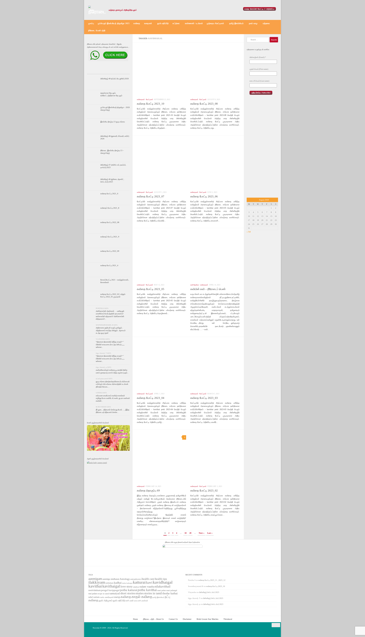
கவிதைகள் (141, 99)
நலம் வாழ (253, 23)
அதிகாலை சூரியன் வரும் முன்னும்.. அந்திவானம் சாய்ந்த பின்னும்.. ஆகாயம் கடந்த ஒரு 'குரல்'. (110, 330)
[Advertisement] (262, 149)
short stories (127, 593)
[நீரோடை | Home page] (97, 10)
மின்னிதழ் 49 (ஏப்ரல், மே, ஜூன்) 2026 (114, 79)
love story (126, 586)
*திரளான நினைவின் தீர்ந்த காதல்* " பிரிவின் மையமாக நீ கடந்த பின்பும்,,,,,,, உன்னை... (110, 344)
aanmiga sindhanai (111, 579)
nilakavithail (162, 586)
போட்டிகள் (149, 99)
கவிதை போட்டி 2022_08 (109, 222)
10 (185, 533)
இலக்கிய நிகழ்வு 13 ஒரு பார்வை (112, 122)
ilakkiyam (96, 582)
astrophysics (135, 579)
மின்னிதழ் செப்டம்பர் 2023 (209, 592)
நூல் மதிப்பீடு (163, 23)
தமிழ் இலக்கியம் (236, 23)
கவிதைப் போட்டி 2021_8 (109, 208)
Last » (209, 533)
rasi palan (92, 593)
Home (135, 619)
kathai (124, 583)
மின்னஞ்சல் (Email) (258, 57)
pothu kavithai (147, 590)
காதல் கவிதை (142, 597)
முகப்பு (91, 23)
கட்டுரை (176, 23)
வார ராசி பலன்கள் (141, 601)
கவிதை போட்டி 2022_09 (109, 251)
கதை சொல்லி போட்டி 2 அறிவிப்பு (259, 9)
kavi (149, 582)
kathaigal (129, 583)
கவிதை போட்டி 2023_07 (150, 196)
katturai (139, 582)
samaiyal (115, 593)
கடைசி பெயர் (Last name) (259, 81)
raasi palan (161, 590)
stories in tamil (153, 593)
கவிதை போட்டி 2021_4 (109, 265)
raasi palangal (171, 590)
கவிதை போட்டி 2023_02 (204, 490)
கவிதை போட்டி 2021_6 (109, 194)
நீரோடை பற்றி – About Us (153, 619)
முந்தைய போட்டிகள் (215, 23)
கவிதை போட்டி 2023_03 (204, 397)
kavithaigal (111, 586)
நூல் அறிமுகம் (105, 600)
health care (148, 578)
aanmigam (95, 579)
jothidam (109, 583)
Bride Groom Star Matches (207, 619)
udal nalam (94, 597)
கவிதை (136, 23)
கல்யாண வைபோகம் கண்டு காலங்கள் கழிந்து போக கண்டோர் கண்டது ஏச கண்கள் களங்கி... (113, 398)
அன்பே (102, 597)
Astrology (125, 579)
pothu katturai (128, 590)
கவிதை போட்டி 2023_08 (204, 103)
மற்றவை (266, 23)
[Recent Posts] (94, 71)
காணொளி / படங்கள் (194, 23)
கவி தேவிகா (194, 285)
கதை (117, 596)
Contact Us (173, 619)
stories (139, 593)
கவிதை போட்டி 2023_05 (150, 289)
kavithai (95, 586)
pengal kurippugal (110, 590)
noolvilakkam (94, 590)
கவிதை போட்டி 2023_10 (150, 103)
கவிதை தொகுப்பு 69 (148, 490)
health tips (161, 578)
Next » (201, 533)
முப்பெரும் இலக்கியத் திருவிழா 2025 (113, 23)
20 (190, 533)
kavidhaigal (163, 582)
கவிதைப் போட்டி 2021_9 (109, 237)
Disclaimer (187, 619)
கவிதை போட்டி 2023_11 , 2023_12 (211, 580)
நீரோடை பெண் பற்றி (96, 30)
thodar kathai (170, 593)
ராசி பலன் (130, 601)
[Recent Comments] (122, 71)
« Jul (249, 232)
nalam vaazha (147, 586)
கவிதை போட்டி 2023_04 (150, 397)
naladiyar (136, 587)
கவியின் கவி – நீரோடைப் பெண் (208, 289)
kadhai (118, 582)
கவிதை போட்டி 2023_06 (204, 196)
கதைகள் (148, 23)
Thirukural (227, 619)
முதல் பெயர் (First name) (259, 69)
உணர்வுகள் (109, 597)
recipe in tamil (103, 594)
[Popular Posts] (108, 71)
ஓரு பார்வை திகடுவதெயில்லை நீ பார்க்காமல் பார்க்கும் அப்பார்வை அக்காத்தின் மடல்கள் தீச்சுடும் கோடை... (113, 384)
